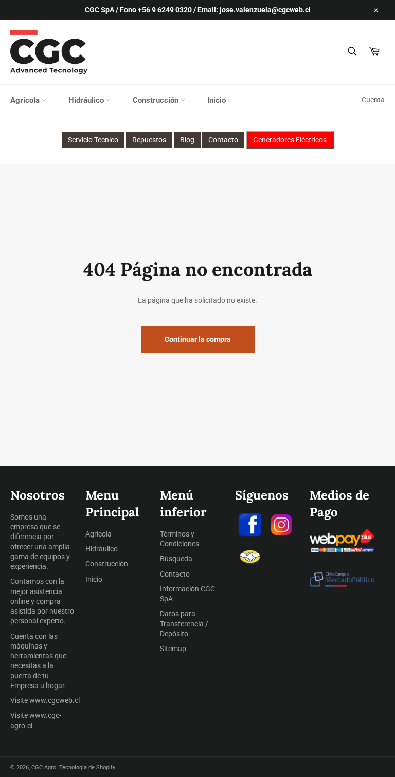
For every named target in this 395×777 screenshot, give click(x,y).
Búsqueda (176, 558)
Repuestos (149, 140)
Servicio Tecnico (93, 140)
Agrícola (26, 100)
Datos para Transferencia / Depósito (184, 623)
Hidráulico (87, 100)
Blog (187, 140)
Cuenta (373, 100)
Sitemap (173, 648)
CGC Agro (43, 767)
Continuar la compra (198, 339)
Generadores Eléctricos (290, 140)
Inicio (216, 100)
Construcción (157, 100)
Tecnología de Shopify (87, 767)
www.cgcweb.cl (54, 700)
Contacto (223, 140)
